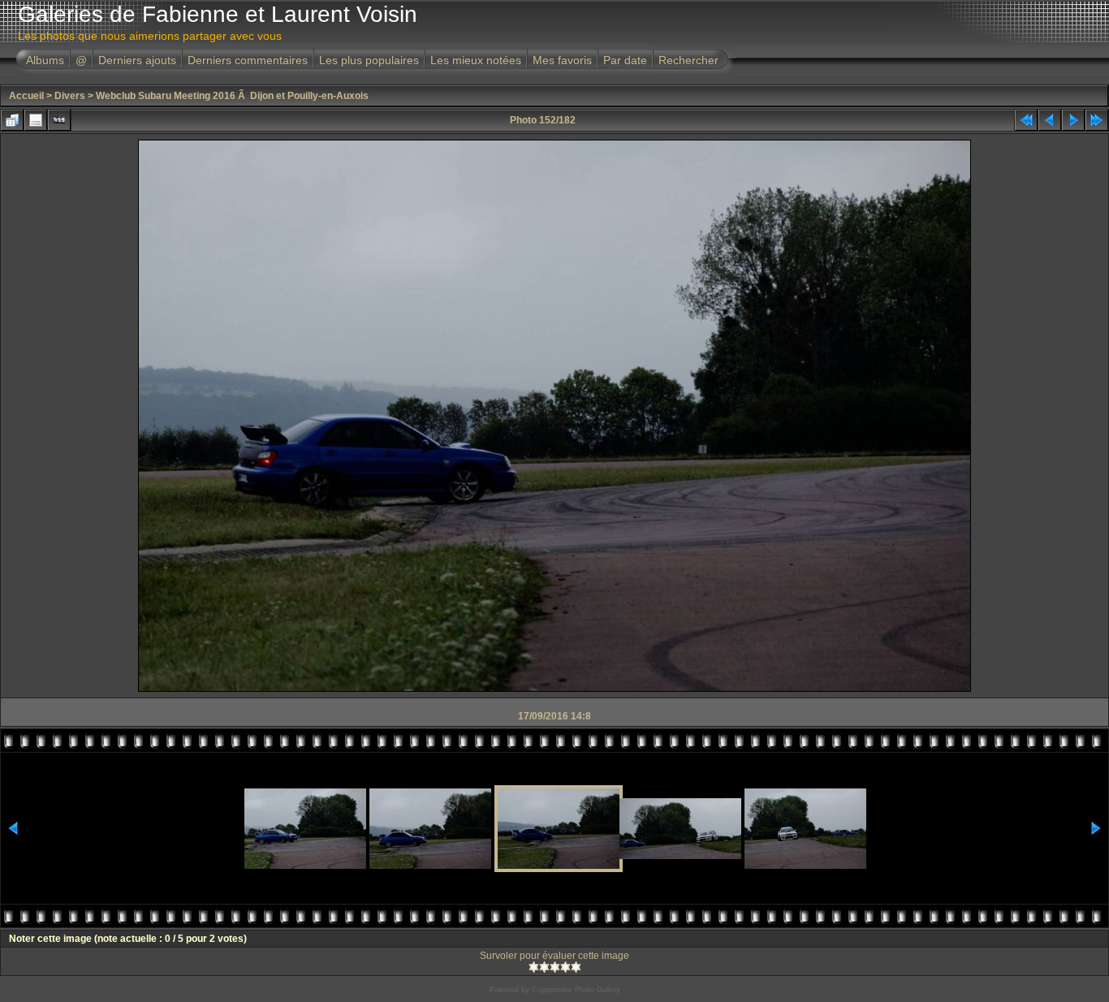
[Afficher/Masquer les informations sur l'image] (35, 120)
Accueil (26, 95)
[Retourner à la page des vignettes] (12, 120)
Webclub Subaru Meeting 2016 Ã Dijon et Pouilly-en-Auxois (232, 95)
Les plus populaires (369, 60)
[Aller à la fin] (1096, 120)
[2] (544, 967)
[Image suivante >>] (1073, 120)
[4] (565, 967)
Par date (625, 60)
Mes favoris (562, 60)
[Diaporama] (59, 120)
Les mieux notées (475, 60)
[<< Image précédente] (1049, 120)
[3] (555, 967)
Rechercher (688, 60)
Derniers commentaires (248, 60)
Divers (69, 95)
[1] (534, 967)
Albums (45, 60)
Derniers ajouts (137, 60)
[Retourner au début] (1026, 120)
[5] (576, 967)
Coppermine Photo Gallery (576, 990)
